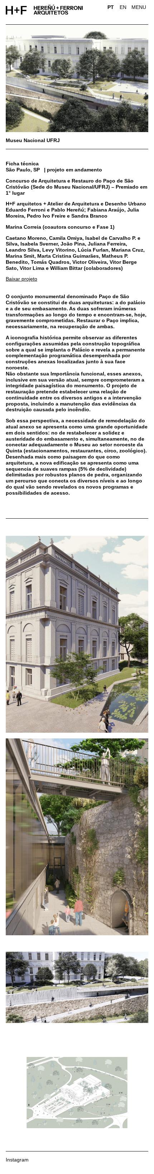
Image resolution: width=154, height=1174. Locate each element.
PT (110, 7)
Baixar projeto (21, 279)
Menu (138, 7)
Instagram (17, 1160)
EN (123, 7)
